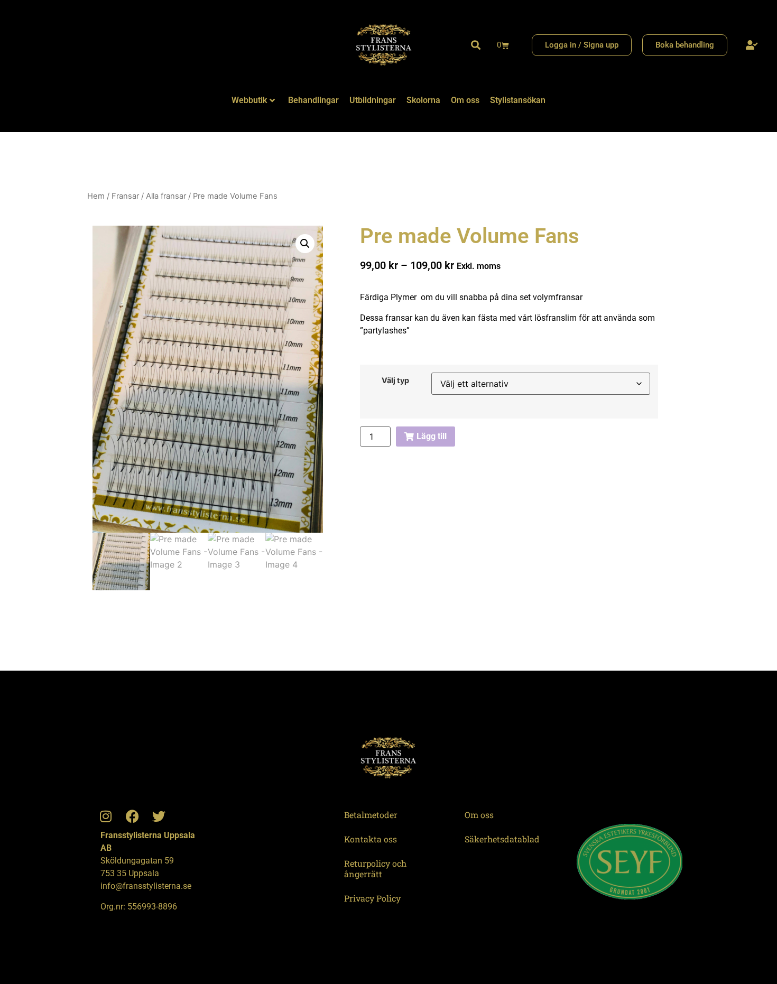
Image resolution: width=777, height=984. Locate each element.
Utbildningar (372, 100)
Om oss (465, 100)
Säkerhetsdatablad (502, 838)
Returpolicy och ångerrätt (375, 868)
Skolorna (423, 100)
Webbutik (249, 100)
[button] (476, 45)
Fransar (125, 196)
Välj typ (395, 380)
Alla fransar (166, 196)
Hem (96, 196)
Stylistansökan (517, 100)
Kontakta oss (370, 838)
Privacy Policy (372, 898)
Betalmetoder (370, 814)
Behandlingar (313, 100)
